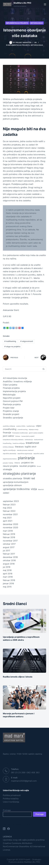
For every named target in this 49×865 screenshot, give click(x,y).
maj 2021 (7, 517)
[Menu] (45, 4)
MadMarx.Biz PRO (22, 3)
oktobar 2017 (9, 544)
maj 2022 (7, 508)
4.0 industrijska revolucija (15, 378)
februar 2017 (9, 554)
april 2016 (7, 573)
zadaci (6, 493)
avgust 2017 (8, 547)
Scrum (39, 466)
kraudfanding (7, 443)
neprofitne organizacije (24, 453)
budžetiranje (31, 426)
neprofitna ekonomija (9, 453)
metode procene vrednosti (25, 450)
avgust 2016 (9, 563)
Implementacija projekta (17, 23)
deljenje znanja (33, 429)
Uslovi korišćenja (11, 802)
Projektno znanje (11, 411)
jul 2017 (6, 550)
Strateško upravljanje (13, 417)
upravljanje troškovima (16, 489)
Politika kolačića (10, 798)
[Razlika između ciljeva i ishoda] (24, 661)
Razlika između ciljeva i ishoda (17, 676)
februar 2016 (9, 580)
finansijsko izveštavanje (20, 433)
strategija (7, 469)
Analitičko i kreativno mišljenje (17, 381)
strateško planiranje (12, 478)
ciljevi (38, 426)
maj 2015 (7, 586)
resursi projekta (10, 466)
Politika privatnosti (12, 795)
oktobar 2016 (9, 560)
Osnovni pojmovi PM (12, 401)
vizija (34, 489)
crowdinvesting (23, 429)
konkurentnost (38, 439)
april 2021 (7, 521)
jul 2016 (6, 567)
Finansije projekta (11, 388)
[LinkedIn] (4, 828)
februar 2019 (9, 534)
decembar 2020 (10, 524)
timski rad (29, 478)
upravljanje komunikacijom (15, 482)
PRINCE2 (17, 463)
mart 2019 (8, 531)
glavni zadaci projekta (36, 433)
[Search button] (43, 368)
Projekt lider (8, 408)
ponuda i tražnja (8, 463)
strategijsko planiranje (19, 473)
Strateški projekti (11, 414)
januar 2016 (8, 583)
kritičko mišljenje (8, 447)
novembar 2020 (10, 527)
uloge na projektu (12, 346)
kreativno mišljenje (19, 443)
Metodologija (37, 23)
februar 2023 (9, 504)
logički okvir (30, 446)
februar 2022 (9, 511)
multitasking (10, 341)
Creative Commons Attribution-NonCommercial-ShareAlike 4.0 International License (24, 846)
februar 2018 (9, 537)
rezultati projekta (27, 466)
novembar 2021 (10, 514)
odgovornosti (26, 341)
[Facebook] (8, 828)
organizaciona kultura (10, 459)
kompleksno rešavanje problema (13, 439)
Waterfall (41, 489)
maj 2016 (7, 570)
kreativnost (32, 442)
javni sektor (8, 436)
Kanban (17, 436)
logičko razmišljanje (9, 450)
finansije (7, 432)
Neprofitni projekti (11, 398)
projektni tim (27, 462)
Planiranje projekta (12, 404)
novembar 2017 (10, 540)
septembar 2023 (11, 501)
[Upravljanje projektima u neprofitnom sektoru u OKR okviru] (24, 621)
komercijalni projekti (27, 436)
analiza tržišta (20, 426)
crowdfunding (9, 429)
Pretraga (7, 810)
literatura (19, 446)
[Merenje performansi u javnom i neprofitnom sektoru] (24, 697)
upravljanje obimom (12, 485)
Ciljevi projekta (10, 384)
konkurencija (29, 439)
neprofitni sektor (38, 453)
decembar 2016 (10, 557)
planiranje (26, 458)
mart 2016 (8, 577)
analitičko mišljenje (9, 426)
